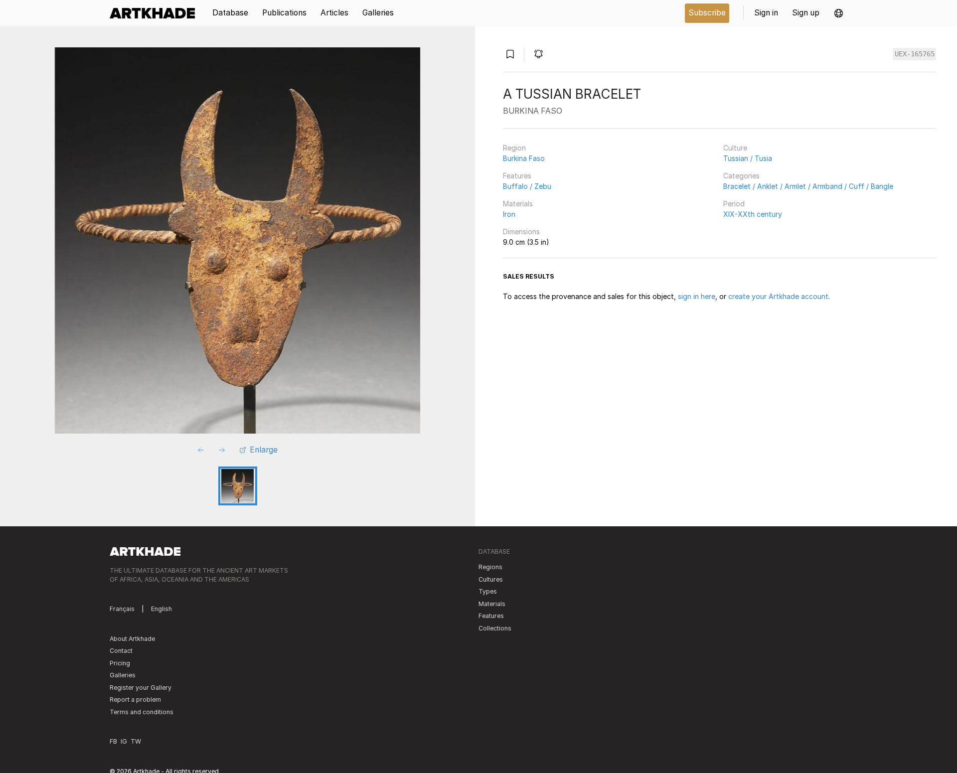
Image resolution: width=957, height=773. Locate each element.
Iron (509, 214)
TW (136, 741)
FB (113, 741)
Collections (494, 628)
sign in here (696, 296)
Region (514, 148)
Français (122, 609)
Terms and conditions (141, 712)
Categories (741, 175)
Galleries (123, 675)
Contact (121, 650)
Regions (490, 567)
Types (487, 591)
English (161, 609)
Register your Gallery (140, 687)
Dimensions (521, 231)
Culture (735, 148)
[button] (838, 13)
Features (517, 175)
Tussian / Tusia (747, 158)
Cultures (490, 579)
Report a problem (135, 699)
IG (124, 741)
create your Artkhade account (778, 296)
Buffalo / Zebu (527, 186)
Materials (518, 203)
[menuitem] (156, 13)
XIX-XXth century (752, 214)
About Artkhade (132, 638)
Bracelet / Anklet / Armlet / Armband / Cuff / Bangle (808, 186)
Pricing (120, 663)
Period (734, 203)
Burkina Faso (524, 158)
